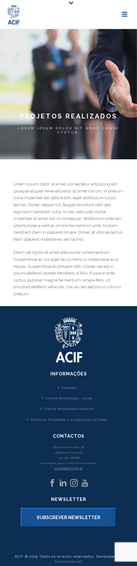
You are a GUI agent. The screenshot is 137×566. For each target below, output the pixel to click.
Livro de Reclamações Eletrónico (69, 409)
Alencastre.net (68, 562)
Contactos (68, 387)
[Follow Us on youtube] (85, 483)
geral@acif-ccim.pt (68, 468)
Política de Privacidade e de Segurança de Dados (69, 419)
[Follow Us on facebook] (52, 483)
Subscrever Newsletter (68, 517)
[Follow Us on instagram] (74, 483)
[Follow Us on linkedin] (63, 483)
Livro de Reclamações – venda (68, 398)
